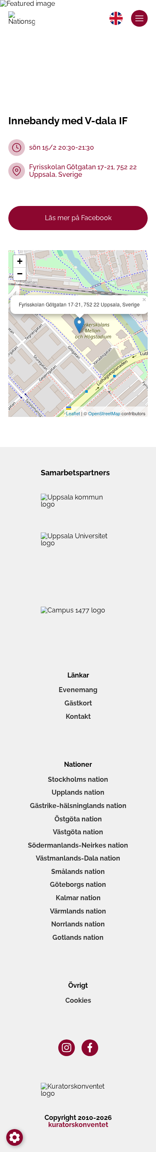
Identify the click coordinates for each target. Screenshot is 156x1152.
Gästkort (78, 703)
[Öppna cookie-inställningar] (14, 1137)
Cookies (78, 1000)
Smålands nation (78, 872)
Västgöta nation (78, 832)
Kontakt (78, 716)
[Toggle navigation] (139, 18)
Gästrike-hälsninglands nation (78, 806)
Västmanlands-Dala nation (78, 858)
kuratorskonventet (78, 1125)
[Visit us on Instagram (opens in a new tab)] (66, 1047)
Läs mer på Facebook (78, 218)
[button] (79, 325)
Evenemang (78, 690)
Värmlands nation (78, 911)
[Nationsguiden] (21, 18)
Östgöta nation (78, 819)
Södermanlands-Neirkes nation (78, 845)
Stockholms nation (78, 779)
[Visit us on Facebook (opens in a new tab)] (90, 1047)
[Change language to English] (116, 18)
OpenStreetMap (104, 413)
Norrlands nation (78, 924)
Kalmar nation (78, 898)
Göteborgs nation (78, 884)
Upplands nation (78, 792)
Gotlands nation (78, 937)
